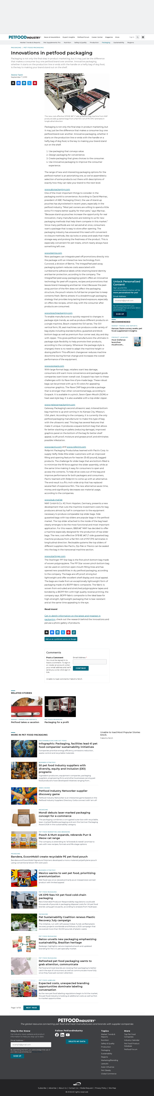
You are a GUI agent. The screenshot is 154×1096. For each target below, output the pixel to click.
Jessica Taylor (17, 75)
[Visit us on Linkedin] (62, 1035)
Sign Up (120, 314)
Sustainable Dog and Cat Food (53, 740)
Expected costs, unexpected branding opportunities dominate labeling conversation (64, 986)
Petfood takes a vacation (25, 722)
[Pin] (35, 83)
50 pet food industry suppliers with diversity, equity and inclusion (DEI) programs (62, 768)
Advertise (52, 1088)
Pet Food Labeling (47, 980)
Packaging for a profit (57, 722)
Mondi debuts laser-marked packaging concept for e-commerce (64, 814)
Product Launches (120, 337)
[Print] (13, 83)
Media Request (86, 1088)
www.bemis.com (53, 253)
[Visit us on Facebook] (57, 1035)
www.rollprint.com (76, 447)
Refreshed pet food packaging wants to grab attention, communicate (65, 962)
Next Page (31, 1008)
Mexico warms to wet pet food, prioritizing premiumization (67, 875)
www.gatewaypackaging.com (60, 404)
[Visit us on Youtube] (68, 1035)
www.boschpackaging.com (58, 313)
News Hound (44, 788)
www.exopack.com (54, 366)
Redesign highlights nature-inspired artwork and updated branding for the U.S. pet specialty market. (65, 947)
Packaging (16, 48)
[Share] (18, 83)
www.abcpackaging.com (57, 189)
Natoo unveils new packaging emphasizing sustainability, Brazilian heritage (67, 941)
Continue (81, 668)
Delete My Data (77, 1041)
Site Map (112, 1088)
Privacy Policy (101, 1088)
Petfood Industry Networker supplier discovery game (63, 792)
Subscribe (42, 1088)
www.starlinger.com (55, 556)
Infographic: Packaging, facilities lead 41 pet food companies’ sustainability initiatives (68, 745)
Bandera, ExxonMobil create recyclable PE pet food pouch (49, 856)
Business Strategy (47, 762)
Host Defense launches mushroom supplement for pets (119, 342)
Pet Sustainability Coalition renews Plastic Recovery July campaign (67, 919)
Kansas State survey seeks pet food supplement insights (127, 329)
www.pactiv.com (53, 447)
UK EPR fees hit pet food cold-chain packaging (62, 896)
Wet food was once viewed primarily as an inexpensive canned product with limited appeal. (67, 881)
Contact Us (73, 1088)
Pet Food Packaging (34, 48)
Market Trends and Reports (124, 326)
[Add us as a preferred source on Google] (74, 632)
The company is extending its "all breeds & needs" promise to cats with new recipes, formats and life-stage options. (66, 843)
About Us (63, 1088)
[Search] (137, 37)
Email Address (80, 657)
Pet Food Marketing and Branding (54, 832)
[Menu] (143, 37)
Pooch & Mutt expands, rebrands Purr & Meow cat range (65, 836)
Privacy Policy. (131, 310)
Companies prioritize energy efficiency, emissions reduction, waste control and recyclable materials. (66, 751)
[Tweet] (29, 83)
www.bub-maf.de (53, 500)
